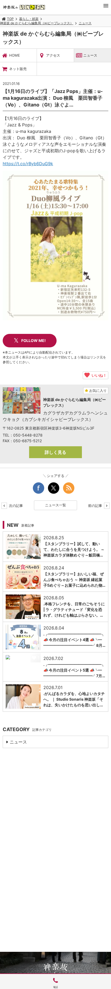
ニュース (85, 23)
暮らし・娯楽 (29, 19)
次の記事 (15, 505)
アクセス (53, 55)
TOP (10, 19)
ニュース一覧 (55, 505)
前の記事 (95, 505)
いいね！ (98, 375)
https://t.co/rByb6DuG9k (28, 163)
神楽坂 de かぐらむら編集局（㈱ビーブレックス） (36, 23)
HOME (14, 55)
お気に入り (97, 390)
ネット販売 (18, 69)
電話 (55, 986)
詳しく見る (55, 452)
